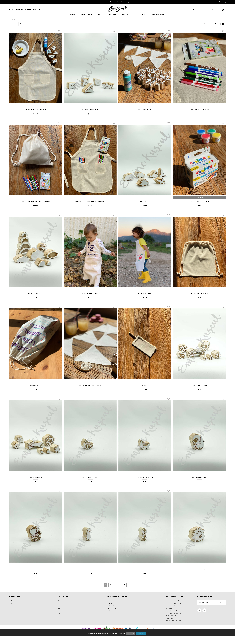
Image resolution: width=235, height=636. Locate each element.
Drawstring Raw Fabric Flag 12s (90, 385)
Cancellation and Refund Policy (174, 613)
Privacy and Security (171, 615)
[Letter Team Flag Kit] (144, 68)
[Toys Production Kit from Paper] (35, 68)
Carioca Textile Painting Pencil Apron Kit (90, 201)
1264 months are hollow (90, 477)
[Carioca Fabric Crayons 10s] (199, 68)
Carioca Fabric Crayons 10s (199, 109)
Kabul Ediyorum (141, 633)
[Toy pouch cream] (35, 343)
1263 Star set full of (36, 477)
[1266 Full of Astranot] (199, 435)
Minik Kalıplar (86, 14)
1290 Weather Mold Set (36, 293)
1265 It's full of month (145, 477)
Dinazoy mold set (145, 201)
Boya (59, 603)
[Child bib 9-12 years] (144, 251)
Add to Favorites (59, 31)
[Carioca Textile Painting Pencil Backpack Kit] (35, 159)
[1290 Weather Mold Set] (35, 251)
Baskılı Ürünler (157, 14)
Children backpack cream (199, 293)
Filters (13, 23)
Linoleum (112, 14)
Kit (135, 14)
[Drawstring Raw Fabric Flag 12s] (90, 343)
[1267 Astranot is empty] (35, 527)
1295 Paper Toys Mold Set (90, 109)
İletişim (11, 603)
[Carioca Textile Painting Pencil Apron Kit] (90, 159)
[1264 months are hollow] (90, 435)
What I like (110, 603)
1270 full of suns (199, 569)
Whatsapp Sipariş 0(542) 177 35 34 (29, 9)
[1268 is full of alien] (90, 527)
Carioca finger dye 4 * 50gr (199, 201)
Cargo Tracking (111, 608)
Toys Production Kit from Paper (35, 109)
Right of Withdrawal (171, 610)
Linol (59, 605)
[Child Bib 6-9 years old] (90, 251)
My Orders (110, 601)
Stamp (72, 14)
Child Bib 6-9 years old (90, 293)
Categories (24, 23)
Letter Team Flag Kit (145, 109)
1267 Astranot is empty (35, 569)
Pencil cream (145, 385)
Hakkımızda (12, 601)
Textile (125, 14)
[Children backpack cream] (199, 251)
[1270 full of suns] (199, 527)
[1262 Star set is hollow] (199, 343)
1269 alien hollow (144, 569)
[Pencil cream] (144, 343)
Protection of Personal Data (173, 620)
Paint (100, 14)
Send (222, 602)
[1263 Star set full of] (35, 435)
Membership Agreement (172, 601)
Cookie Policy (169, 618)
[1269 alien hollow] (144, 527)
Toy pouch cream (36, 385)
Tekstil (60, 608)
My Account (110, 610)
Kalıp (59, 601)
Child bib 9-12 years (144, 293)
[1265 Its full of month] (144, 435)
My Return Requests (112, 605)
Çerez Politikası (130, 633)
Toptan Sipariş (221, 2)
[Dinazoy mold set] (144, 159)
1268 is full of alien (90, 569)
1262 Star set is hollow (199, 385)
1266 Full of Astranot (199, 477)
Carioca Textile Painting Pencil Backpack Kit (35, 201)
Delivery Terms (169, 608)
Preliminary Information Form (173, 603)
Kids (143, 14)
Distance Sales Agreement (172, 605)
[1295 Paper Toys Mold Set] (90, 68)
